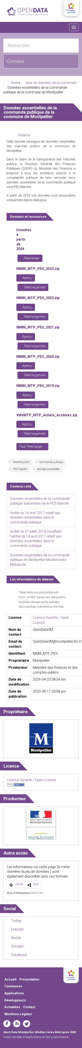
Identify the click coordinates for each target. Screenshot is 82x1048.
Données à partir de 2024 (23, 239)
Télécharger (31, 258)
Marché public (21, 462)
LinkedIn (17, 929)
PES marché (20, 469)
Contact (29, 1007)
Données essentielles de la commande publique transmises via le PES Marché (40, 501)
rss (16, 1023)
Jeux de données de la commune (50, 83)
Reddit (15, 938)
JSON (19, 884)
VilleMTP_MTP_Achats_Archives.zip (46, 415)
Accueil (10, 979)
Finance (24, 135)
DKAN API (37, 893)
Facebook (18, 955)
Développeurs (15, 1000)
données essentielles (48, 469)
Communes (13, 986)
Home (16, 83)
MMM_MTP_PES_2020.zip (37, 357)
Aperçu (27, 278)
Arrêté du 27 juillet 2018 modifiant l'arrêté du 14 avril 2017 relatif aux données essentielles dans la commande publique (35, 538)
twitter (26, 1023)
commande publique (51, 462)
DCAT (22, 597)
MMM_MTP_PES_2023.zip (37, 269)
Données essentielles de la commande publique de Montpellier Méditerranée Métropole (40, 560)
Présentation (29, 979)
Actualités (12, 1007)
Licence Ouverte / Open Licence (31, 780)
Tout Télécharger (31, 446)
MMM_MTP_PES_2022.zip (37, 298)
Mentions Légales (18, 1014)
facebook (6, 1023)
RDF (36, 884)
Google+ (17, 946)
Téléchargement (34, 287)
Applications (14, 993)
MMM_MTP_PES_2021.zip (37, 327)
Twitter (16, 921)
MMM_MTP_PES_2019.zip (37, 386)
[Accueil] (27, 11)
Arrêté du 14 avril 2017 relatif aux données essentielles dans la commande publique (35, 517)
